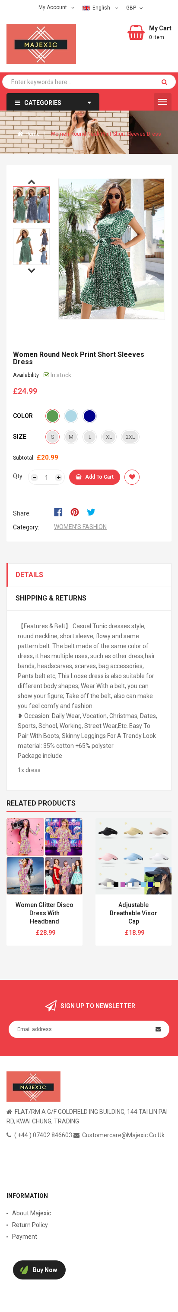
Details (29, 575)
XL (109, 437)
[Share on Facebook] (61, 511)
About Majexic (31, 1213)
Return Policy (30, 1224)
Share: (22, 513)
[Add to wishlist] (132, 477)
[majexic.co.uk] (33, 1086)
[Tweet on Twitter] (93, 511)
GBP (132, 7)
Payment (24, 1236)
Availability (26, 375)
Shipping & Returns (51, 598)
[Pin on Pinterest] (77, 511)
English (101, 8)
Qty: (18, 476)
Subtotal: (24, 458)
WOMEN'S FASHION (80, 526)
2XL (130, 437)
